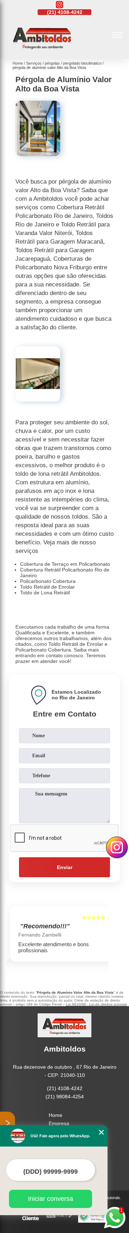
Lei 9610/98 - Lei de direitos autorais (96, 1004)
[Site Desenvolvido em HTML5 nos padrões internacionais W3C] (59, 1216)
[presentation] (13, 938)
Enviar (64, 867)
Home (55, 1115)
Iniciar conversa (50, 1198)
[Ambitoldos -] (42, 51)
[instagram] (59, 5)
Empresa (59, 1123)
